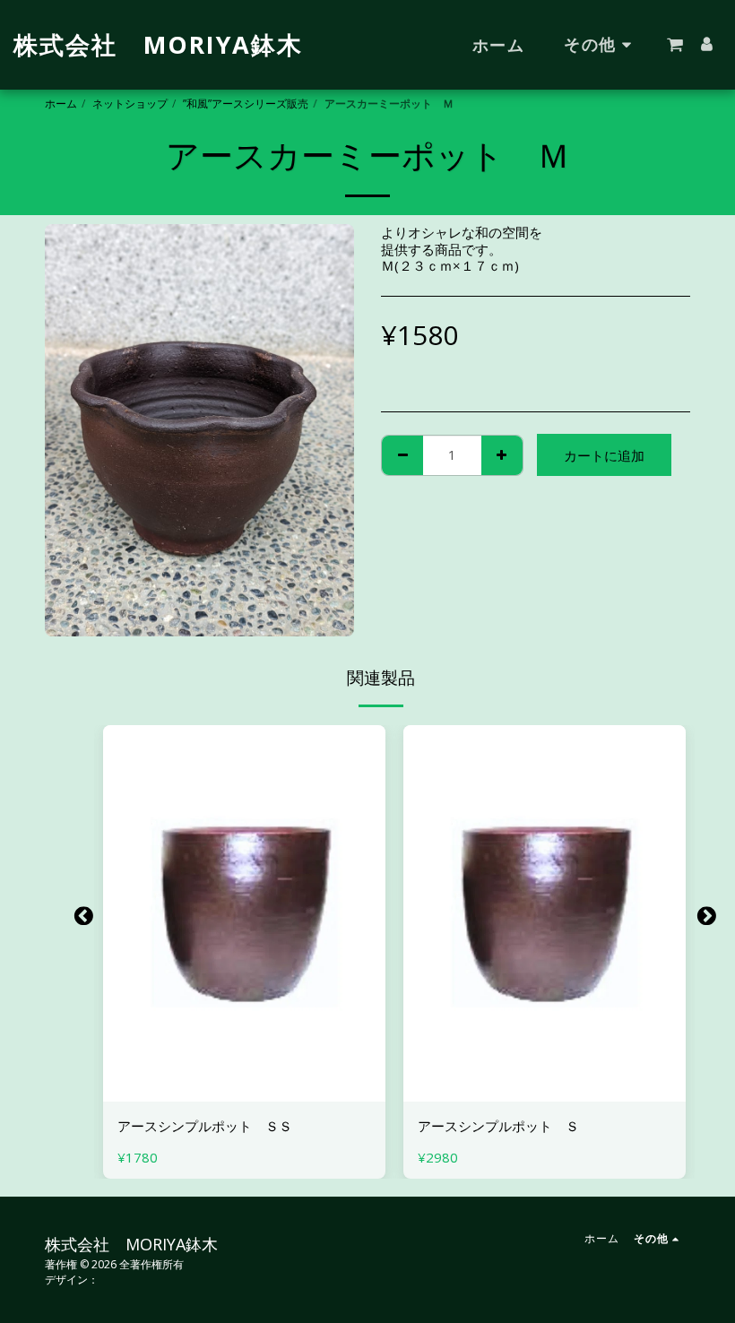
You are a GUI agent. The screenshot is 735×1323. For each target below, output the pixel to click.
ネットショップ (130, 103)
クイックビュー (244, 1094)
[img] (244, 913)
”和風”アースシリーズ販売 (245, 103)
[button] (675, 45)
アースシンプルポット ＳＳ (204, 1126)
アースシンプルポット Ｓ (498, 1126)
